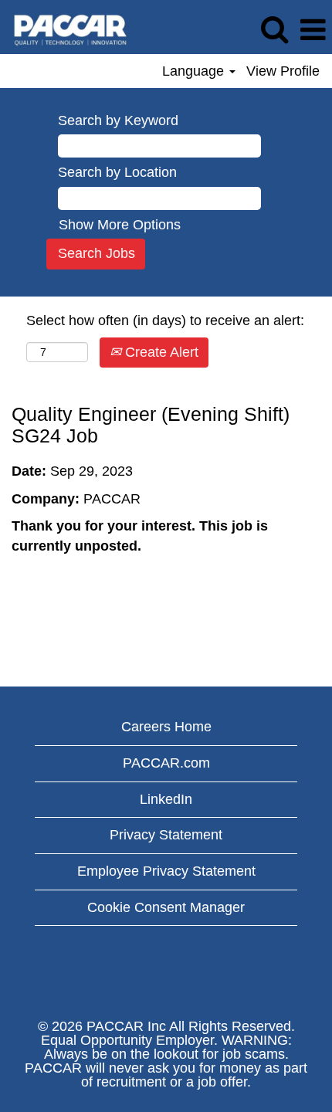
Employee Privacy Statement (166, 871)
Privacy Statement (166, 834)
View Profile (283, 71)
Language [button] (195, 71)
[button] (312, 31)
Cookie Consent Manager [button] (166, 907)
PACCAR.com (166, 763)
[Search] (274, 30)
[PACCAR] (65, 29)
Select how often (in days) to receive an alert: (165, 320)
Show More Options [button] (120, 224)
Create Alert (159, 352)
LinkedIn (166, 799)
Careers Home (166, 726)
